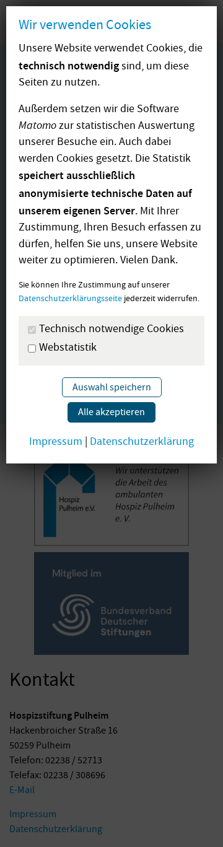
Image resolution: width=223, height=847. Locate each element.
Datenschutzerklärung (142, 442)
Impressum (55, 442)
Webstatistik (68, 349)
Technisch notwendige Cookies (111, 330)
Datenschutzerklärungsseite (70, 299)
